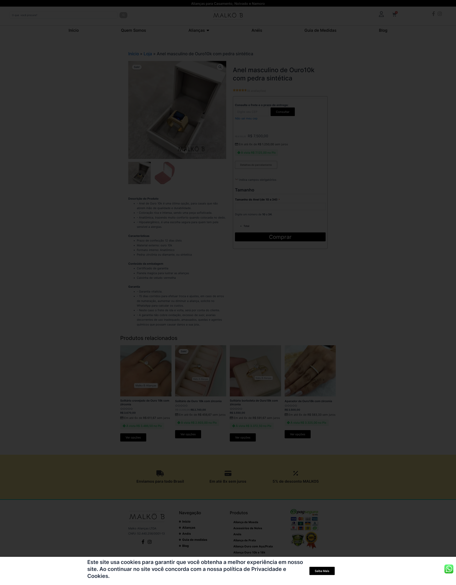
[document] (228, 292)
